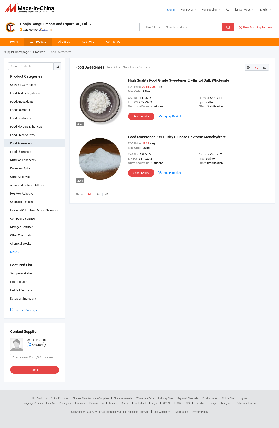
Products (40, 41)
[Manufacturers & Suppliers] (30, 8)
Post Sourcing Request (257, 27)
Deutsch (125, 403)
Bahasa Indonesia (246, 403)
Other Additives (20, 177)
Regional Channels (187, 398)
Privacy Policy (200, 411)
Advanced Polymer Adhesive (28, 185)
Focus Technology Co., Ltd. (113, 411)
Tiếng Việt (226, 403)
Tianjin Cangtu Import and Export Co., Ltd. (53, 24)
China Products (59, 398)
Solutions (88, 41)
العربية (155, 403)
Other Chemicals (20, 235)
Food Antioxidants (21, 101)
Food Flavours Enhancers (26, 126)
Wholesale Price (145, 398)
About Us (64, 41)
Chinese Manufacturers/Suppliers (91, 398)
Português (65, 403)
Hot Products (39, 398)
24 (89, 194)
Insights (242, 398)
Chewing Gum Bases (23, 85)
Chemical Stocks (20, 244)
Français (80, 403)
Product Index (210, 398)
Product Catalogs (26, 310)
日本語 (178, 403)
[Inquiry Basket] (228, 9)
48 (106, 194)
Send (35, 370)
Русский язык (96, 403)
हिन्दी (188, 403)
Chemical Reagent (21, 202)
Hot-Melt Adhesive (21, 193)
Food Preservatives (22, 135)
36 (98, 194)
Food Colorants (20, 110)
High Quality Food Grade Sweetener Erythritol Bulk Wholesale (178, 80)
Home (14, 41)
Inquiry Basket (172, 116)
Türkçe (213, 403)
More (13, 252)
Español (50, 403)
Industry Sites (165, 398)
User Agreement (162, 411)
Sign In (171, 9)
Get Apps (244, 9)
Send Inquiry (141, 116)
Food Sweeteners (21, 143)
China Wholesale (123, 398)
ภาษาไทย (200, 403)
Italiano (113, 403)
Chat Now (37, 344)
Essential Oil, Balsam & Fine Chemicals (34, 210)
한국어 (166, 403)
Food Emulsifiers (20, 118)
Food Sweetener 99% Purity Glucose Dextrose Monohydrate (177, 137)
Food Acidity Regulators (25, 93)
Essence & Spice (20, 168)
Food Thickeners (20, 152)
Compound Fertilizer (23, 218)
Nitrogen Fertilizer (21, 227)
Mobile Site (228, 398)
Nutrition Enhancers (23, 160)
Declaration (181, 411)
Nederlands (141, 403)
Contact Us (113, 41)
